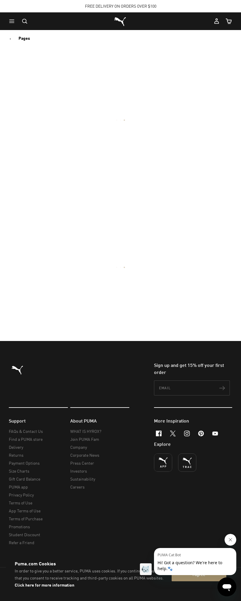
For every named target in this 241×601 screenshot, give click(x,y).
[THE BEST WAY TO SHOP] (163, 462)
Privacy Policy (21, 494)
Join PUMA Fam (84, 439)
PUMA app (18, 486)
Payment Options (24, 463)
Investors (78, 470)
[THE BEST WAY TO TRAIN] (187, 462)
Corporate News (84, 455)
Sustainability (82, 478)
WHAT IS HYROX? (85, 431)
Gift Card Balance (24, 478)
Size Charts (19, 470)
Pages (24, 38)
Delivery (16, 447)
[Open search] (24, 21)
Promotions (19, 526)
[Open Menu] (13, 21)
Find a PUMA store (26, 439)
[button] (13, 21)
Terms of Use (20, 502)
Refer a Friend (21, 542)
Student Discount (24, 534)
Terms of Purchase (26, 518)
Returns (16, 455)
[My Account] (216, 21)
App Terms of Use (25, 510)
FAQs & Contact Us (26, 431)
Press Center (82, 463)
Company (78, 447)
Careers (77, 486)
